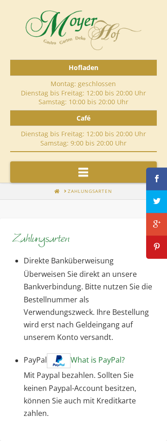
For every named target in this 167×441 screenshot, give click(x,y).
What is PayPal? (98, 360)
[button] (83, 172)
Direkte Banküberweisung (69, 261)
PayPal (74, 360)
